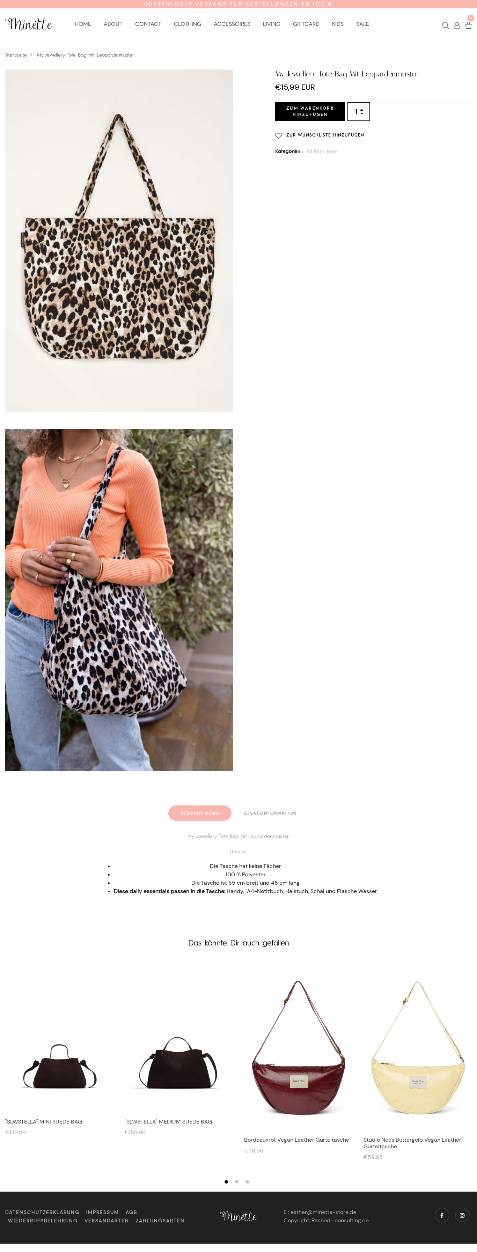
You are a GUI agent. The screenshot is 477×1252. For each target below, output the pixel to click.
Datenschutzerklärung (42, 1212)
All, (310, 151)
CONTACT (148, 24)
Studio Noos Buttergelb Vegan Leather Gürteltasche (412, 1143)
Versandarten (107, 1220)
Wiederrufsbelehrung (43, 1220)
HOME (83, 24)
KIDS (338, 24)
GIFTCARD (306, 24)
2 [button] (238, 1182)
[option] (59, 1054)
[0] (468, 25)
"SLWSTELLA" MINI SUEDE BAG (43, 1121)
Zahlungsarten (160, 1220)
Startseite (16, 55)
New (332, 151)
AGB (131, 1212)
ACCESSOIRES (232, 24)
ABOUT (113, 24)
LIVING (271, 24)
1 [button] (227, 1182)
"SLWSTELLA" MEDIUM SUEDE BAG (168, 1121)
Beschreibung (200, 813)
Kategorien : (289, 151)
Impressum (102, 1212)
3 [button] (248, 1182)
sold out (299, 1047)
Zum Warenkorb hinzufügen (310, 111)
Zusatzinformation (270, 813)
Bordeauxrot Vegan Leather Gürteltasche (296, 1139)
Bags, (320, 151)
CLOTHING (187, 24)
